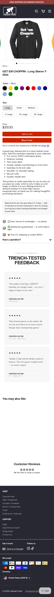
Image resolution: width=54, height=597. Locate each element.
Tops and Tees (8, 496)
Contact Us (7, 534)
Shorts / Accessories (11, 506)
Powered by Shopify (33, 591)
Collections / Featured (11, 513)
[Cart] (43, 11)
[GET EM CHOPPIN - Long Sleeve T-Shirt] (20, 425)
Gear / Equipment (9, 500)
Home (4, 66)
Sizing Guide (7, 531)
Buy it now (27, 140)
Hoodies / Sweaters (10, 503)
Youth (4, 510)
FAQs (4, 524)
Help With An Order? (11, 528)
